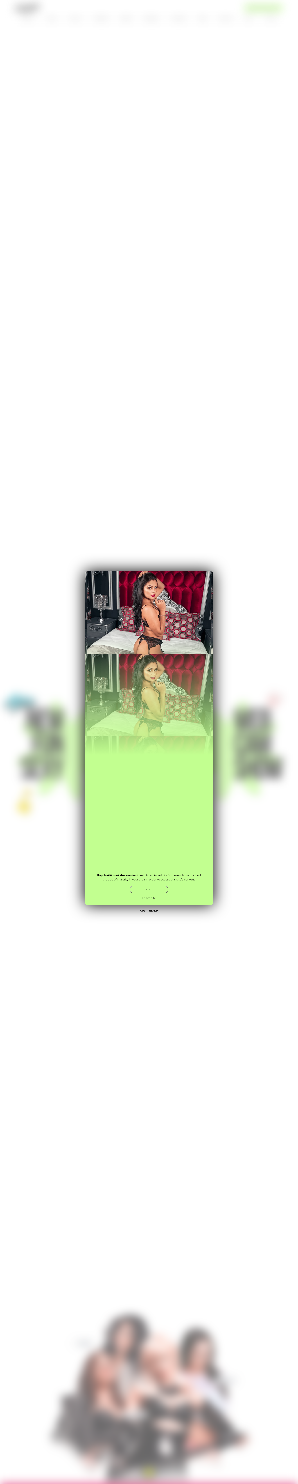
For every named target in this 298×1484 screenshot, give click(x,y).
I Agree (149, 889)
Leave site (149, 898)
